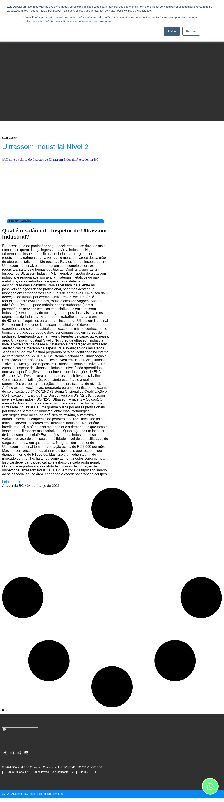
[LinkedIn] (12, 753)
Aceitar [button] (172, 31)
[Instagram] (19, 753)
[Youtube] (26, 753)
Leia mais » (11, 482)
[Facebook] (5, 753)
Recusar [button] (191, 31)
